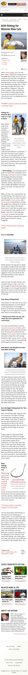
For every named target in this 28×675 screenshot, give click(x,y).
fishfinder (11, 175)
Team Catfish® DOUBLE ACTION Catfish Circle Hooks (5, 485)
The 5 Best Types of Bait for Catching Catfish (7, 601)
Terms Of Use (9, 662)
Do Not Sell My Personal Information (14, 660)
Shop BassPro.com (3, 6)
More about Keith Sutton (19, 634)
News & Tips (13, 19)
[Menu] (1, 15)
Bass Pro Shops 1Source (8, 604)
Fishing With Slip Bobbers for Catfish (20, 601)
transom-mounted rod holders (11, 328)
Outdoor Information (22, 581)
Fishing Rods (5, 554)
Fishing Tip (13, 552)
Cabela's (19, 646)
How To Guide (5, 552)
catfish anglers (10, 72)
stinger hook (16, 284)
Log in (24, 15)
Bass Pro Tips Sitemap (14, 665)
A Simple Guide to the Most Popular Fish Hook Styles (11, 506)
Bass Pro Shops (11, 646)
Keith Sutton (10, 52)
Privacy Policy (18, 662)
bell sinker (15, 200)
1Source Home (4, 19)
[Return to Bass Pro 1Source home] (17, 5)
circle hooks (5, 475)
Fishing (19, 19)
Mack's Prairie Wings (14, 649)
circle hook (4, 214)
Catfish (25, 19)
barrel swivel (5, 202)
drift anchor (12, 334)
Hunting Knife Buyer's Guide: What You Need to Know (7, 579)
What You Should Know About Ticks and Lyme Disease (20, 579)
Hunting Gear (7, 581)
